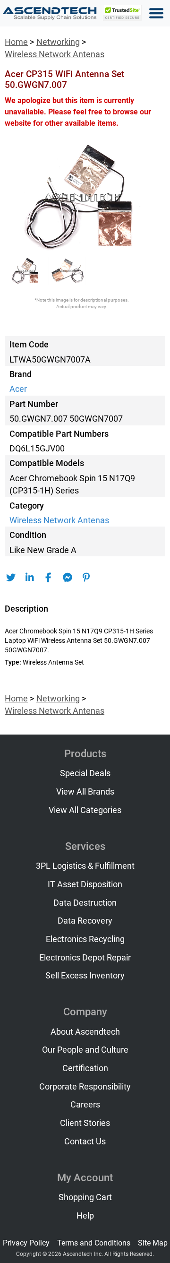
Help (85, 1215)
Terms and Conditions (93, 1242)
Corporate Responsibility (85, 1086)
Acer (18, 389)
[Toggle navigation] (156, 13)
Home (16, 42)
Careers (85, 1104)
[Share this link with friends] (11, 578)
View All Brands (85, 791)
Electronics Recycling (85, 939)
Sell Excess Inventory (85, 975)
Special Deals (85, 773)
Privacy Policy (26, 1242)
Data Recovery (85, 921)
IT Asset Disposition (85, 884)
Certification (85, 1068)
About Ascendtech (85, 1032)
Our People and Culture (85, 1050)
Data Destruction (85, 903)
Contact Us (85, 1141)
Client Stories (85, 1123)
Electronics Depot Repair (85, 957)
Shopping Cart (85, 1197)
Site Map (153, 1242)
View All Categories (85, 810)
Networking (58, 42)
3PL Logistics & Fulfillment (85, 866)
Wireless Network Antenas (54, 54)
